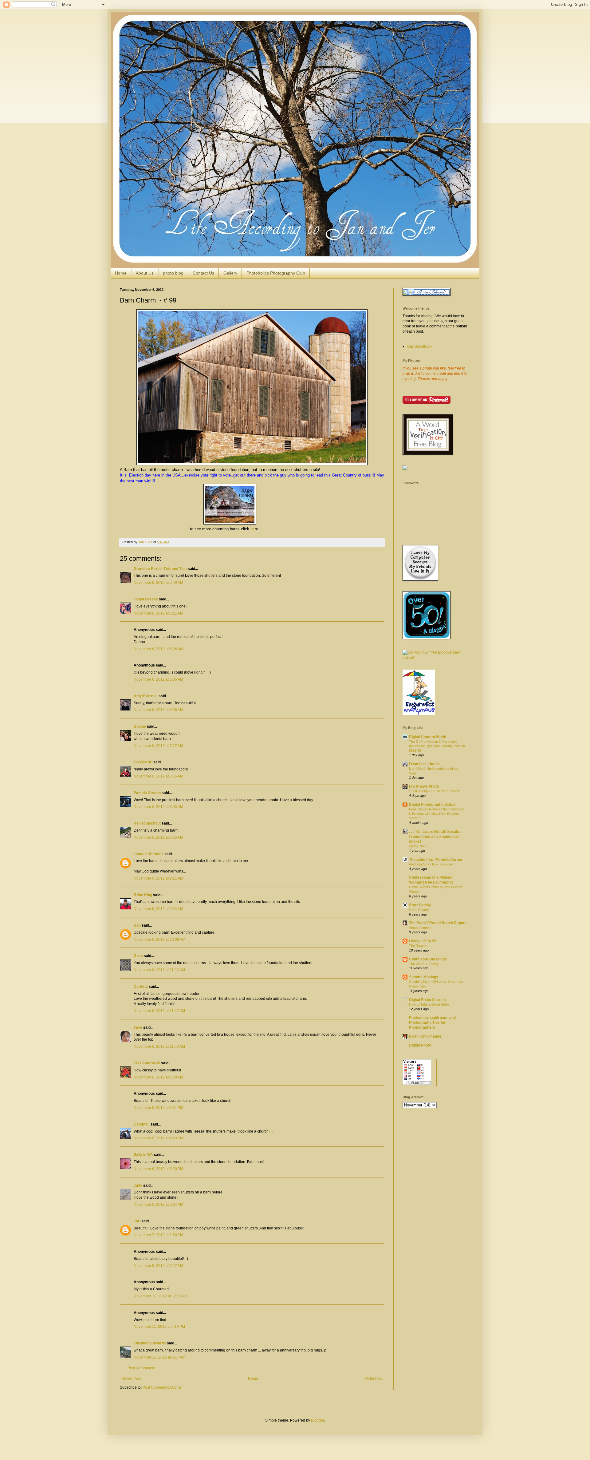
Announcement (420, 927)
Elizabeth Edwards (150, 1343)
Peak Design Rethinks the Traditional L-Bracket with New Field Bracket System (436, 813)
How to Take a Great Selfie (429, 1004)
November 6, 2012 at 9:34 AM (158, 909)
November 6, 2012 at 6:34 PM (158, 1204)
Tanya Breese (146, 599)
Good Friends (419, 910)
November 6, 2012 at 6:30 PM (158, 1169)
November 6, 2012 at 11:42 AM (159, 1011)
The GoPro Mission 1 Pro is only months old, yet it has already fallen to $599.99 (437, 746)
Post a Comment (141, 1368)
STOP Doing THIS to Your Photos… (435, 791)
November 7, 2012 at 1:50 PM (158, 1235)
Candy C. (142, 1124)
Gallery (230, 273)
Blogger (317, 1420)
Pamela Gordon (147, 793)
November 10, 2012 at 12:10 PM (160, 1296)
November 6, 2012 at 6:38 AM (158, 710)
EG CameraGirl (147, 1063)
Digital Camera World (427, 737)
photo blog (173, 273)
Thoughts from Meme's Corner (435, 859)
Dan (137, 925)
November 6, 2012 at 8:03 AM (158, 807)
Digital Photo (420, 1045)
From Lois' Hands (424, 764)
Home (121, 273)
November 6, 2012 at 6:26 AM (158, 649)
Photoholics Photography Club (275, 273)
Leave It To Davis (148, 854)
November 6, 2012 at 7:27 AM (158, 746)
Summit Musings (423, 977)
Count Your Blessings (428, 959)
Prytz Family (420, 905)
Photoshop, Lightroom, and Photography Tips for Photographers (432, 1022)
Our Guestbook (419, 346)
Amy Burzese (146, 696)
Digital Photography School (432, 804)
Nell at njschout (147, 823)
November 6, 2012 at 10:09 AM (159, 939)
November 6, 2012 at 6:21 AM (158, 613)
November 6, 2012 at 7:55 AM (158, 776)
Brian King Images (425, 1036)
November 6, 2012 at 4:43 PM (158, 1138)
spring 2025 (418, 846)
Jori (137, 1221)
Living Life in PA (423, 941)
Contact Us (203, 273)
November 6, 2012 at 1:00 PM (158, 1077)
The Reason (418, 946)
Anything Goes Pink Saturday (431, 864)
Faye (138, 1027)
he (252, 529)
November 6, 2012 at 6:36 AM (158, 679)
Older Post (374, 1378)
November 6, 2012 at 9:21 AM (158, 878)
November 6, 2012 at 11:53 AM (159, 1046)
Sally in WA (143, 1155)
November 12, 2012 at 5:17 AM (159, 1357)
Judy (138, 1185)
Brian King (143, 895)
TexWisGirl (143, 762)
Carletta (141, 986)
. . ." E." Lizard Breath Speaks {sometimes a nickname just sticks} (434, 836)
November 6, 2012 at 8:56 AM (158, 837)
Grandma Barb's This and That (160, 569)
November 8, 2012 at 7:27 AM (158, 1266)
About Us (145, 273)
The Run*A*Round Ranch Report (437, 923)
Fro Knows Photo (424, 786)
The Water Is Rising (424, 964)
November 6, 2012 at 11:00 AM (159, 970)
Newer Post (131, 1378)
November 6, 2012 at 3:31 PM (158, 1108)
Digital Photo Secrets (427, 1000)
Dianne (140, 726)
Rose (138, 956)
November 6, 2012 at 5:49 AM (158, 582)
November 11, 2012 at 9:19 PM (159, 1326)
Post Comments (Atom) (162, 1387)
